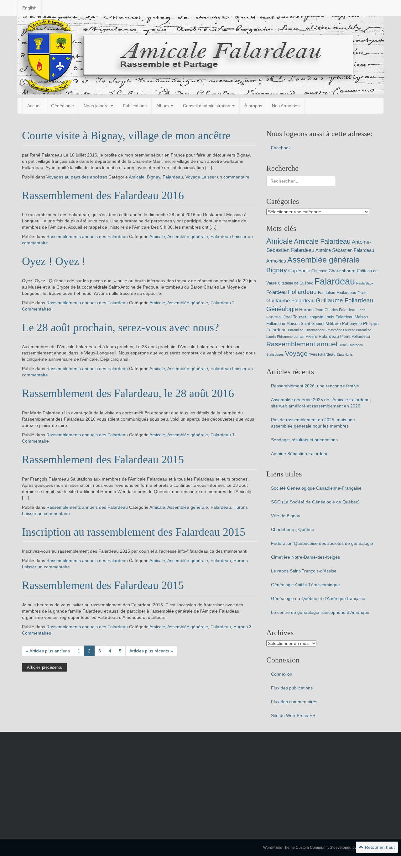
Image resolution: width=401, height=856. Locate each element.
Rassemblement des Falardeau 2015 (103, 459)
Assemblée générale (187, 236)
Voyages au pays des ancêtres (76, 176)
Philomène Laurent (340, 330)
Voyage (192, 176)
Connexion (281, 674)
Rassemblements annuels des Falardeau (87, 236)
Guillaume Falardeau (290, 301)
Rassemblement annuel (301, 344)
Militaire (333, 323)
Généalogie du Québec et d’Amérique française (318, 598)
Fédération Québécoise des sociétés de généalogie (322, 543)
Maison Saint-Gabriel (305, 323)
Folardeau (276, 292)
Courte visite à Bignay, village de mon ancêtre (126, 135)
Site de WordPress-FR (293, 715)
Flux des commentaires (294, 701)
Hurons (240, 507)
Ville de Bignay (285, 515)
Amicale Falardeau (322, 241)
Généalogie (62, 105)
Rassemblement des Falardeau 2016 (103, 195)
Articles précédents (44, 667)
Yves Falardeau (322, 354)
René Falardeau (351, 345)
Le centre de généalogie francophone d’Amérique (320, 612)
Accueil (34, 105)
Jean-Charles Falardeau (336, 310)
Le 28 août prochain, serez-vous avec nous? (120, 327)
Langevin (315, 317)
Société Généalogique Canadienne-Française (316, 488)
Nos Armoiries (285, 105)
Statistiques (275, 354)
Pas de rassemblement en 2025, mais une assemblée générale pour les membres (313, 422)
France (362, 293)
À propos (253, 105)
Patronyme (352, 323)
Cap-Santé (299, 270)
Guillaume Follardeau (344, 300)
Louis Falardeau (339, 317)
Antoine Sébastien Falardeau (344, 250)
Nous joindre (97, 105)
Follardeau (302, 292)
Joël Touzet (295, 316)
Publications (135, 105)
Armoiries (276, 260)
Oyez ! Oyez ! (54, 261)
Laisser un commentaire (225, 176)
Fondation (326, 292)
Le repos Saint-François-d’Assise (303, 570)
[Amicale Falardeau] (200, 54)
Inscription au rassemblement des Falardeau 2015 (133, 532)
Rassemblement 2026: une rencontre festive (315, 385)
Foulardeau (346, 292)
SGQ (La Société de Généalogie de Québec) (315, 501)
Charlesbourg (342, 270)
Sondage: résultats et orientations (304, 439)
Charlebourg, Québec (292, 529)
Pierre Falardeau (322, 336)
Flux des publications (292, 687)
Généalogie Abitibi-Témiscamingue (305, 584)
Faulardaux (364, 283)
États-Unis (345, 354)
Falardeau (173, 176)
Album (163, 105)
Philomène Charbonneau (306, 330)
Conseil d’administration (207, 105)
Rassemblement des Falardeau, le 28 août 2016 (128, 393)
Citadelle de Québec (295, 283)
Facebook (281, 147)
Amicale (136, 176)
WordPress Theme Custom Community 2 (297, 847)
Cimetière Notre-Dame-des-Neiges (305, 557)
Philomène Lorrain (290, 336)
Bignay (153, 176)
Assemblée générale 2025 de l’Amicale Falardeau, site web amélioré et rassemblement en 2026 (321, 402)
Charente (319, 271)
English (29, 7)
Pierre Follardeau (355, 336)
